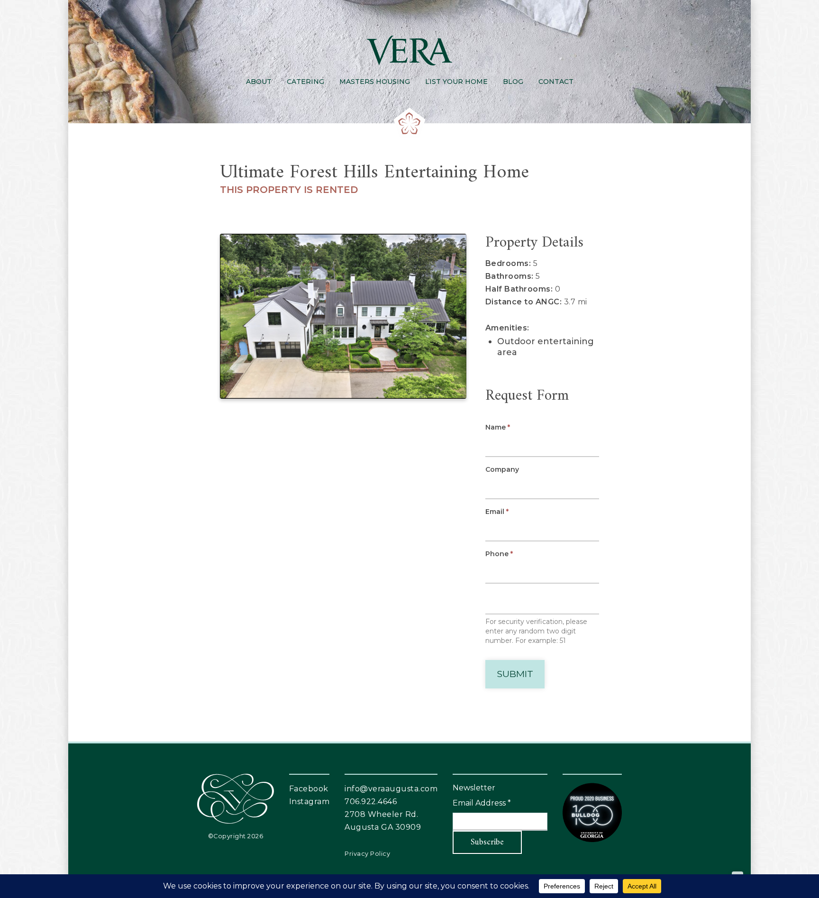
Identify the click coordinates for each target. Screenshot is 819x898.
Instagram (309, 801)
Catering (305, 81)
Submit (515, 673)
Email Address (482, 802)
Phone (499, 554)
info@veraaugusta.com (391, 788)
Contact (555, 81)
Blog (513, 81)
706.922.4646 (371, 801)
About (259, 81)
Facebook (308, 788)
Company (502, 469)
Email (497, 511)
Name (497, 427)
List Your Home (456, 81)
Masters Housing (374, 81)
